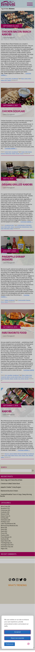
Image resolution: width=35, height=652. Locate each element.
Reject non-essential (17, 638)
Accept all (17, 632)
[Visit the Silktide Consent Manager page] (28, 644)
